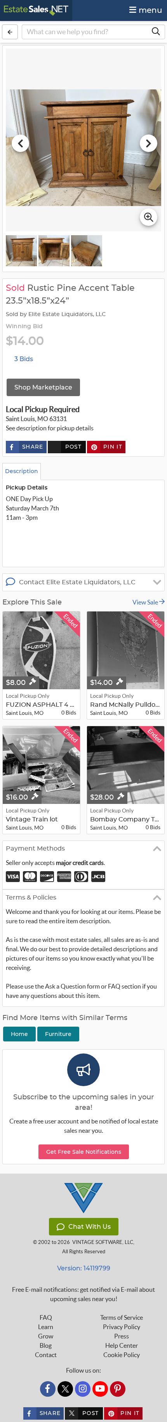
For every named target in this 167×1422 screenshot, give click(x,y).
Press (121, 1336)
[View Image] (21, 250)
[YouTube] (100, 1389)
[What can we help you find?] (155, 31)
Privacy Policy (121, 1326)
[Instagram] (82, 1389)
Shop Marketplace (43, 387)
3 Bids (23, 359)
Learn (45, 1326)
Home (19, 1034)
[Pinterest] (117, 1389)
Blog (46, 1345)
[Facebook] (48, 1389)
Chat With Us (89, 1226)
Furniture (58, 1034)
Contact (46, 1354)
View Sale (145, 602)
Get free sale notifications (83, 1151)
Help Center (121, 1345)
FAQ (46, 1317)
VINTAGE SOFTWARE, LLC (102, 1242)
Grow (45, 1336)
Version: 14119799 (83, 1268)
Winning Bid (24, 326)
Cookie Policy (121, 1354)
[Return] (10, 31)
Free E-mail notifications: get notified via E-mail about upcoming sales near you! (83, 1294)
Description (21, 471)
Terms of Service (121, 1317)
